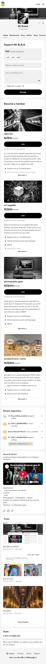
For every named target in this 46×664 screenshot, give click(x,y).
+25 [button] (7, 57)
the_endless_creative (19, 416)
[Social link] (4, 511)
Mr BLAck (23, 26)
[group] (23, 144)
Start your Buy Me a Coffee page (22, 657)
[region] (23, 69)
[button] (43, 4)
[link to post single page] (23, 536)
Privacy (21, 653)
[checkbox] (12, 86)
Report (37, 653)
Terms (28, 653)
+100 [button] (18, 57)
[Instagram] (8, 511)
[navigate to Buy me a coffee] (2, 4)
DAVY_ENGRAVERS (19, 424)
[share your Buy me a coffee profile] (43, 23)
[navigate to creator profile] (23, 18)
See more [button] (21, 175)
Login (38, 4)
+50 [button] (12, 57)
